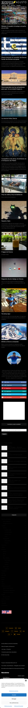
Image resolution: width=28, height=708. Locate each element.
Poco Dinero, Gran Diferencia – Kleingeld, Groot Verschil (13, 665)
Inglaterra (6, 568)
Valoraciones (4, 605)
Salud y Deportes (5, 599)
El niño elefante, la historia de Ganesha (9, 643)
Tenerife (6, 543)
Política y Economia (6, 586)
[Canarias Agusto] (14, 2)
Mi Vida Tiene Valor (5, 655)
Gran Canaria (7, 540)
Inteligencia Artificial (7, 523)
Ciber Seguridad (6, 521)
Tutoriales (3, 603)
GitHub (19, 628)
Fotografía (3, 571)
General (3, 573)
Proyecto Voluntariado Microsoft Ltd (9, 662)
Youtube (18, 634)
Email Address (6, 677)
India (4, 555)
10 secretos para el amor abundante (9, 652)
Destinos (3, 549)
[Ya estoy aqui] (14, 300)
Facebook (11, 628)
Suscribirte (23, 397)
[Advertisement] (14, 411)
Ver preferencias (14, 702)
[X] (9, 634)
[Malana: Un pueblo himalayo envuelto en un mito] (14, 15)
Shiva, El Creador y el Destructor (8, 646)
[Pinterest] (12, 631)
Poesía (3, 584)
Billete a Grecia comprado (10, 342)
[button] (26, 680)
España (4, 551)
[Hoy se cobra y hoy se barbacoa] (14, 184)
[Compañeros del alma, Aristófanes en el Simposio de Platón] (14, 141)
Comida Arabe (7, 530)
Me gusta (23, 382)
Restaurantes (6, 538)
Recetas (5, 527)
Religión (3, 594)
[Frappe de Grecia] (14, 241)
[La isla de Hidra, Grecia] (14, 107)
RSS (24, 631)
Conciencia (3, 545)
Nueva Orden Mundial (8, 588)
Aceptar (14, 695)
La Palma (6, 562)
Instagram (7, 631)
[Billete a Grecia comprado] (14, 331)
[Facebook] (7, 628)
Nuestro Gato (5, 221)
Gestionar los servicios (13, 690)
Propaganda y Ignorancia (9, 590)
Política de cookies (8, 706)
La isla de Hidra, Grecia (9, 118)
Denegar (14, 699)
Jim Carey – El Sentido (6, 649)
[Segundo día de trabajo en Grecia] (14, 267)
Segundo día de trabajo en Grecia (12, 279)
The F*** (3, 601)
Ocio (2, 581)
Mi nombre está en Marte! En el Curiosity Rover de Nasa (12, 668)
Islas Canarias (6, 558)
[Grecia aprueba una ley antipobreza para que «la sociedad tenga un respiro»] (14, 77)
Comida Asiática (8, 532)
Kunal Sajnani (14, 367)
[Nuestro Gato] (14, 210)
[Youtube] (14, 634)
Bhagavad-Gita (6, 596)
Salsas (5, 536)
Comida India (7, 534)
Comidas (3, 525)
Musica (3, 577)
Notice (3, 579)
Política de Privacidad (18, 706)
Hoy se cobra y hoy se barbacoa (11, 194)
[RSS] (21, 631)
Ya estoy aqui (5, 314)
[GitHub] (16, 628)
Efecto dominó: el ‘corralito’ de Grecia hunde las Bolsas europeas (13, 58)
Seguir (24, 385)
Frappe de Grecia (7, 252)
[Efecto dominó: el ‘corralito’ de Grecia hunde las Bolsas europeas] (14, 46)
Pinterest (16, 631)
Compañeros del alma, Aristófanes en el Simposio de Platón (13, 159)
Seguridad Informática (8, 592)
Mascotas (3, 575)
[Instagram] (3, 631)
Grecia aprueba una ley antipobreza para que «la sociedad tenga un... (13, 88)
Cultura (3, 547)
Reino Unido (6, 566)
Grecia (4, 553)
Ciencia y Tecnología (6, 519)
